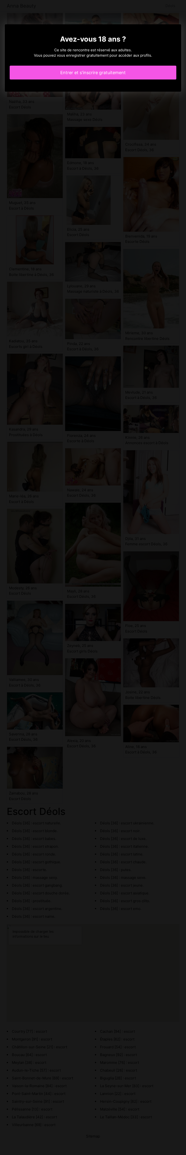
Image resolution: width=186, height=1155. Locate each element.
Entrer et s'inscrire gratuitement (93, 72)
